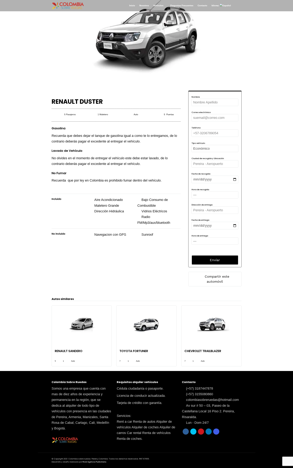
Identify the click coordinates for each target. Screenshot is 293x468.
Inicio (132, 5)
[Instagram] (216, 431)
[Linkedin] (209, 431)
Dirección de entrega (202, 204)
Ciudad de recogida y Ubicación (208, 158)
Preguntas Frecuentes (181, 5)
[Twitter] (193, 431)
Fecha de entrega (200, 220)
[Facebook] (186, 431)
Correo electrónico (201, 112)
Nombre (196, 96)
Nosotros (144, 5)
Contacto (202, 5)
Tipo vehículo (198, 143)
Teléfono (196, 127)
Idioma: (216, 5)
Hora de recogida (200, 189)
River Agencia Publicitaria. (95, 462)
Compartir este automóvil (217, 279)
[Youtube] (201, 431)
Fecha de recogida (201, 173)
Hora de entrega (200, 235)
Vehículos (158, 5)
